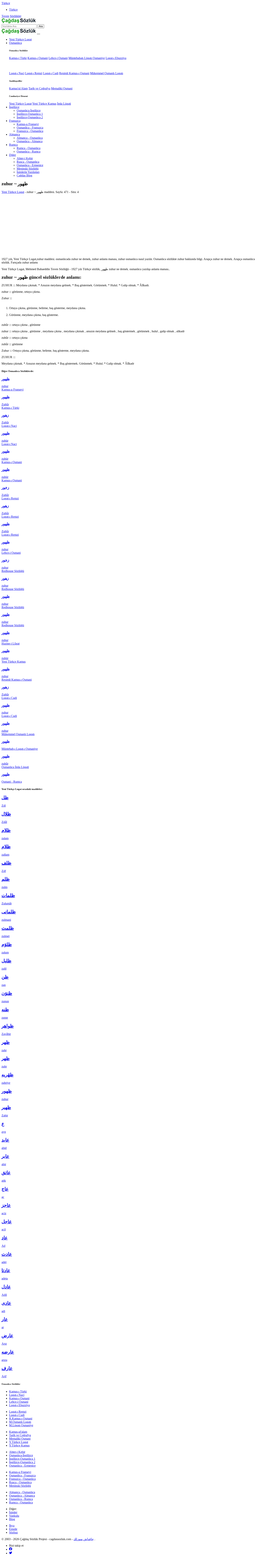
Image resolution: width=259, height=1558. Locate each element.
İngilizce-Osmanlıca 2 (30, 117)
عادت (7, 1254)
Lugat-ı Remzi (33, 73)
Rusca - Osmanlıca (28, 161)
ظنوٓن (7, 993)
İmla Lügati (64, 103)
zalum (5, 952)
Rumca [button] (13, 144)
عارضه (8, 1351)
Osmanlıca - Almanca (29, 141)
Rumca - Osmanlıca (28, 148)
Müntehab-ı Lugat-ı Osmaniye (20, 748)
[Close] (38, 34)
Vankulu (14, 1515)
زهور (5, 415)
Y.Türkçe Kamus (19, 1445)
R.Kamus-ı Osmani (20, 1418)
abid (4, 1148)
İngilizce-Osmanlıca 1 (30, 114)
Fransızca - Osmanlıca (30, 131)
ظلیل (6, 960)
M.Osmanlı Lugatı (20, 1421)
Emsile (13, 1529)
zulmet (5, 936)
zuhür (5, 440)
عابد (5, 1139)
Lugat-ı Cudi (50, 73)
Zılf (4, 871)
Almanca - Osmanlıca (30, 137)
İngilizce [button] (14, 107)
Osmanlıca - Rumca (28, 151)
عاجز (6, 1205)
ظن (5, 976)
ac (3, 1197)
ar (3, 1327)
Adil (4, 1294)
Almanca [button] (14, 134)
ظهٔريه (7, 1074)
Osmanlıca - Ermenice (30, 165)
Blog (12, 1519)
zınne (5, 1017)
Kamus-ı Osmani (37, 58)
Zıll (4, 805)
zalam (5, 838)
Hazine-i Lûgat (11, 643)
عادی (6, 1303)
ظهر (6, 1042)
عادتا (6, 1270)
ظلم (6, 879)
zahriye (6, 1082)
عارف (7, 1368)
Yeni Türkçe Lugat (20, 39)
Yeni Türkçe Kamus (44, 103)
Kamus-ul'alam (18, 1431)
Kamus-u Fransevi (28, 124)
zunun (5, 1001)
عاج (5, 1188)
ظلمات (8, 895)
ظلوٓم (7, 944)
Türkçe (6, 3)
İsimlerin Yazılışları (28, 172)
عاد (5, 1237)
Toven (5, 16)
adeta (5, 1278)
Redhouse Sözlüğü (13, 571)
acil (4, 1229)
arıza (4, 1360)
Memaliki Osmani (61, 88)
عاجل (7, 1221)
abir (4, 1164)
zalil (4, 968)
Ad (3, 1245)
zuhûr (5, 763)
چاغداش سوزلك (84, 1539)
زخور (5, 488)
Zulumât (7, 903)
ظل (5, 797)
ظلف (6, 862)
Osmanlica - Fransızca (30, 127)
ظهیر (6, 1107)
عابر (5, 1156)
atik (4, 1180)
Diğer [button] (12, 155)
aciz (4, 1213)
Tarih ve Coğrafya (39, 88)
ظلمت (8, 928)
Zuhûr (5, 404)
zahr (4, 1050)
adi (3, 1311)
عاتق (6, 1172)
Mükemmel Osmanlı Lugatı (106, 73)
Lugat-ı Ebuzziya (116, 58)
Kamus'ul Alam (18, 88)
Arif (4, 1376)
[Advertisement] (129, 223)
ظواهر (8, 1025)
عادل (6, 1286)
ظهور (6, 379)
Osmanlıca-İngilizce (29, 110)
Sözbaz (13, 1532)
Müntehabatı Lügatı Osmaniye (86, 58)
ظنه (5, 1009)
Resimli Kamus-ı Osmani (74, 73)
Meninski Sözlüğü (27, 168)
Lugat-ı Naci (16, 73)
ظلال (6, 813)
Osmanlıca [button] (15, 42)
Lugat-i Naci (9, 425)
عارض (7, 1335)
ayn (4, 1131)
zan (4, 985)
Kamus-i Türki (18, 58)
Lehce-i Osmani (58, 58)
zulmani (6, 919)
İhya (11, 1525)
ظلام (6, 830)
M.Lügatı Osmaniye (21, 1425)
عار (5, 1319)
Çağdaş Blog (24, 175)
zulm (4, 887)
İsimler (13, 1512)
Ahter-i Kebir (25, 158)
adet (4, 1262)
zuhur (5, 386)
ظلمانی (9, 911)
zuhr (4, 1066)
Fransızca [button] (14, 120)
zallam (5, 854)
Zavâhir (6, 1034)
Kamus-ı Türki (10, 407)
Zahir (5, 1115)
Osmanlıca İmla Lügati (15, 767)
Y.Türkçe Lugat (18, 1442)
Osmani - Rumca (12, 781)
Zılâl (4, 822)
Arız (4, 1343)
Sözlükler (15, 16)
